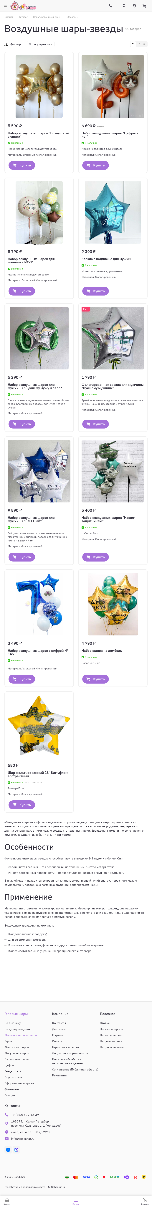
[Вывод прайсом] (144, 44)
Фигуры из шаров (16, 1053)
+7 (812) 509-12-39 (25, 1115)
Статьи (105, 1023)
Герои (8, 1041)
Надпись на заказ (112, 1047)
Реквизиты (59, 1075)
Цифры (9, 1065)
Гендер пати (12, 1071)
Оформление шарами (19, 1083)
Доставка (59, 1029)
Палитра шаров (111, 1035)
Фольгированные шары (20, 1035)
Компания (60, 1014)
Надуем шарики (111, 1041)
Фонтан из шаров (16, 1047)
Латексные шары (16, 1059)
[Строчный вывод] (139, 44)
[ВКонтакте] (8, 1150)
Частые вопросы (111, 1029)
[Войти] (134, 7)
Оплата (57, 1041)
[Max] (16, 1150)
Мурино (57, 1035)
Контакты (59, 1023)
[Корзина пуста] (145, 6)
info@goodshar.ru (22, 1139)
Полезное (107, 1014)
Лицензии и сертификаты (70, 1053)
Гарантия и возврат (65, 1047)
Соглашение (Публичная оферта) (75, 1069)
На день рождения (17, 1029)
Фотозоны (11, 1089)
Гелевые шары (16, 1014)
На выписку (12, 1023)
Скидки (9, 1095)
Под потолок (13, 1077)
